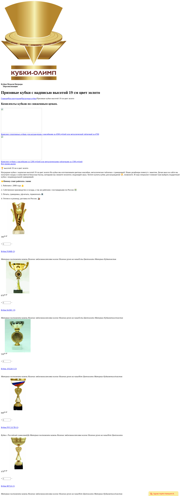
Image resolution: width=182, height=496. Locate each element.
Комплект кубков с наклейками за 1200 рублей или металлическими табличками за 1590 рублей (41, 162)
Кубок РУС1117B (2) (9, 427)
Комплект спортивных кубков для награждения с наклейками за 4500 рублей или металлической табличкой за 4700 (50, 134)
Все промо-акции (8, 164)
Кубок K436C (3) (8, 310)
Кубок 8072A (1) (8, 486)
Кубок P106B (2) (8, 251)
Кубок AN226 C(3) (9, 369)
